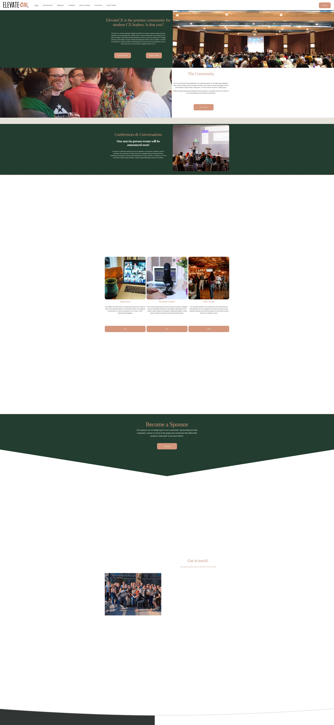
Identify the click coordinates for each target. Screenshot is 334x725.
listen (167, 329)
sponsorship (167, 446)
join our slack (203, 107)
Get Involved (98, 5)
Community (71, 5)
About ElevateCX (48, 5)
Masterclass (60, 5)
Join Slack (325, 5)
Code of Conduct (111, 5)
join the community (122, 55)
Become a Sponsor (85, 5)
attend (208, 329)
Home (36, 5)
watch (125, 329)
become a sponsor (154, 55)
